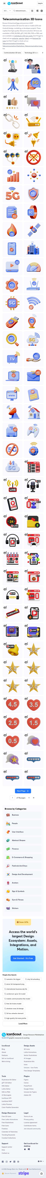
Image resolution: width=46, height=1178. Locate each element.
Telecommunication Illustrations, (14, 46)
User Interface (17, 832)
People (15, 823)
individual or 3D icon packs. (23, 36)
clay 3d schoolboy (33, 979)
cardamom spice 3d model (15, 994)
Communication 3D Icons (12, 53)
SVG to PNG (6, 1092)
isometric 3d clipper (13, 979)
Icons (25, 1064)
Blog (3, 1049)
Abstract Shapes (18, 840)
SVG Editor (5, 1086)
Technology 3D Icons (31, 53)
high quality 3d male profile (16, 1018)
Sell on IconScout (8, 1058)
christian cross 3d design (15, 1008)
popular (21, 38)
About (4, 1052)
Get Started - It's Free (23, 958)
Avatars (15, 883)
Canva (26, 1083)
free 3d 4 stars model (13, 1004)
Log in (40, 3)
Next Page (21, 791)
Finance (15, 849)
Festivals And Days (19, 866)
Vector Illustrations (30, 1055)
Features (5, 1055)
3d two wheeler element (14, 1013)
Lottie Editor (6, 1089)
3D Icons (27, 1049)
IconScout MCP (7, 1101)
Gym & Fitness (17, 900)
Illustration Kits (29, 1061)
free (17, 23)
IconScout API (6, 1098)
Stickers (15, 908)
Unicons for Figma (30, 1092)
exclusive (15, 38)
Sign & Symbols (18, 891)
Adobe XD (27, 1095)
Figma (26, 1080)
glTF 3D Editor (7, 1083)
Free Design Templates (32, 1071)
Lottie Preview (7, 1104)
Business (15, 815)
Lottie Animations (30, 1052)
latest (27, 38)
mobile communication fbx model (18, 999)
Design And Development (22, 874)
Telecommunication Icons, (34, 46)
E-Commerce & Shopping (22, 857)
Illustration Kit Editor (9, 1080)
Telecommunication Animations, (14, 43)
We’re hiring (6, 1061)
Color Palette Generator (10, 1107)
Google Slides (28, 1089)
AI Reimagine (6, 1095)
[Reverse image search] (32, 11)
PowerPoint (28, 1086)
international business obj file (16, 989)
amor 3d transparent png (15, 984)
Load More (23, 1024)
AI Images (27, 1058)
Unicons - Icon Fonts (31, 1068)
